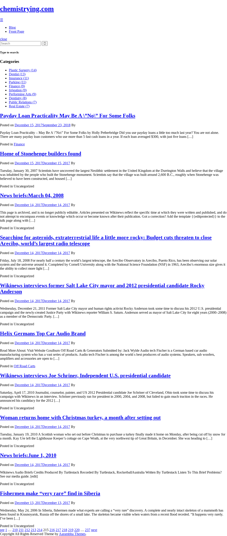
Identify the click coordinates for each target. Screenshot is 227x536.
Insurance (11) (19, 78)
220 (77, 530)
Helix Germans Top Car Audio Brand (43, 333)
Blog (12, 27)
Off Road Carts (24, 366)
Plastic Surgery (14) (23, 70)
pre (2, 530)
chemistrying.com (27, 9)
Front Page (16, 31)
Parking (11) (17, 82)
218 (64, 530)
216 (52, 530)
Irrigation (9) (18, 90)
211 (21, 530)
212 (27, 530)
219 (70, 530)
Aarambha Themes (72, 534)
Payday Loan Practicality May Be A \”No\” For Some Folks (67, 115)
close (3, 39)
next (94, 530)
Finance (19, 144)
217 (58, 530)
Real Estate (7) (19, 106)
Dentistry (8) (18, 98)
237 (87, 530)
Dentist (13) (17, 74)
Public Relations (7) (23, 102)
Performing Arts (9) (22, 94)
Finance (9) (17, 86)
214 (39, 530)
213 (33, 530)
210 (15, 530)
